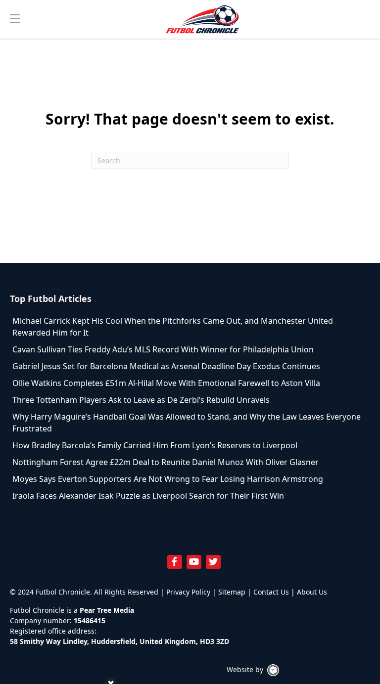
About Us (312, 592)
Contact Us (271, 592)
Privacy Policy (188, 592)
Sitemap (231, 592)
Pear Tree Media (107, 610)
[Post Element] (190, 327)
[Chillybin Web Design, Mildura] (273, 670)
